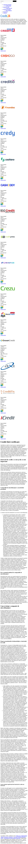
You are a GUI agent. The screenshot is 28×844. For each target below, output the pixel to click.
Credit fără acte (9, 8)
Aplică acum (3, 50)
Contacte (5, 12)
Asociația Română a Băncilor (19, 837)
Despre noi (5, 11)
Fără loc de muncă (7, 9)
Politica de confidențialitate (21, 835)
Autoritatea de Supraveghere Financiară (12, 838)
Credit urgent (8, 5)
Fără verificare (9, 10)
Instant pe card (6, 7)
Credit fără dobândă (7, 4)
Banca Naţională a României (7, 837)
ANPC (2, 838)
